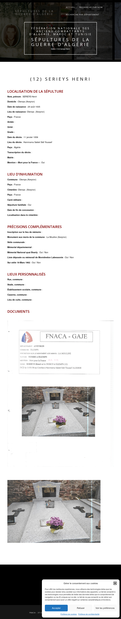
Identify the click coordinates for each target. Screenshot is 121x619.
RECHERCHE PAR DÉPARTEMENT (82, 14)
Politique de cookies (68, 614)
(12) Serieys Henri (60, 79)
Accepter (56, 607)
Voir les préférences (105, 607)
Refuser (81, 607)
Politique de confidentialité (88, 614)
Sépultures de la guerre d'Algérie (60, 41)
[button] (115, 583)
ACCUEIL (70, 7)
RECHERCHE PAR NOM (91, 7)
